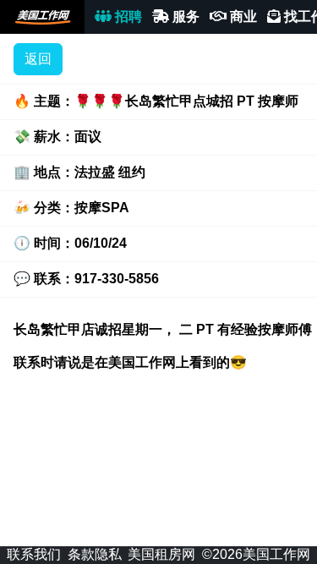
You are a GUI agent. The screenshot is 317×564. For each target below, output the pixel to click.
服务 (184, 16)
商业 (242, 16)
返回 (38, 59)
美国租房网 (161, 554)
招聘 (127, 16)
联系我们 (34, 554)
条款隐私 (95, 554)
